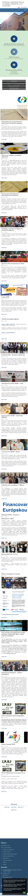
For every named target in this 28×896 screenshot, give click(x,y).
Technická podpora (7, 847)
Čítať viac (4, 139)
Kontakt (4, 862)
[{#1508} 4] (14, 810)
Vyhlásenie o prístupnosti (8, 849)
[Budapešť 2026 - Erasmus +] (14, 507)
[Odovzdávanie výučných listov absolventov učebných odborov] (14, 114)
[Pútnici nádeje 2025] (14, 737)
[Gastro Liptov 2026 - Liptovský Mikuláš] (14, 408)
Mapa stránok (6, 858)
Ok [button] (24, 892)
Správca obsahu (6, 845)
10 (24, 109)
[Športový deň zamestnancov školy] (14, 256)
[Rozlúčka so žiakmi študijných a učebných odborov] (14, 221)
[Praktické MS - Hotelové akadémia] (14, 347)
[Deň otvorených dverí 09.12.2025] (14, 708)
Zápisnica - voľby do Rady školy (8, 332)
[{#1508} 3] (20, 807)
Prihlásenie (24, 7)
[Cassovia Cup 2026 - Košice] (14, 444)
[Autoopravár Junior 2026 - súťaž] (14, 376)
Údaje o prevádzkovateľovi (8, 856)
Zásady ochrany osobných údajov (10, 854)
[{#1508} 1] (7, 807)
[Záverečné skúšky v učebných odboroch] (14, 148)
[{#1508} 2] (14, 807)
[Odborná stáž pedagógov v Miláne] (14, 478)
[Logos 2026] (14, 290)
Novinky (4, 864)
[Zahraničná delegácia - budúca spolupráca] (14, 665)
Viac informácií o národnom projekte (11, 614)
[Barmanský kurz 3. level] (14, 547)
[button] (19, 7)
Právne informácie (7, 851)
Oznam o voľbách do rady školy (8, 324)
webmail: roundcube (7, 860)
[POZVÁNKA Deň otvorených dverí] (14, 765)
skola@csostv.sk (6, 873)
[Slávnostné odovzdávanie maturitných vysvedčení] (14, 186)
